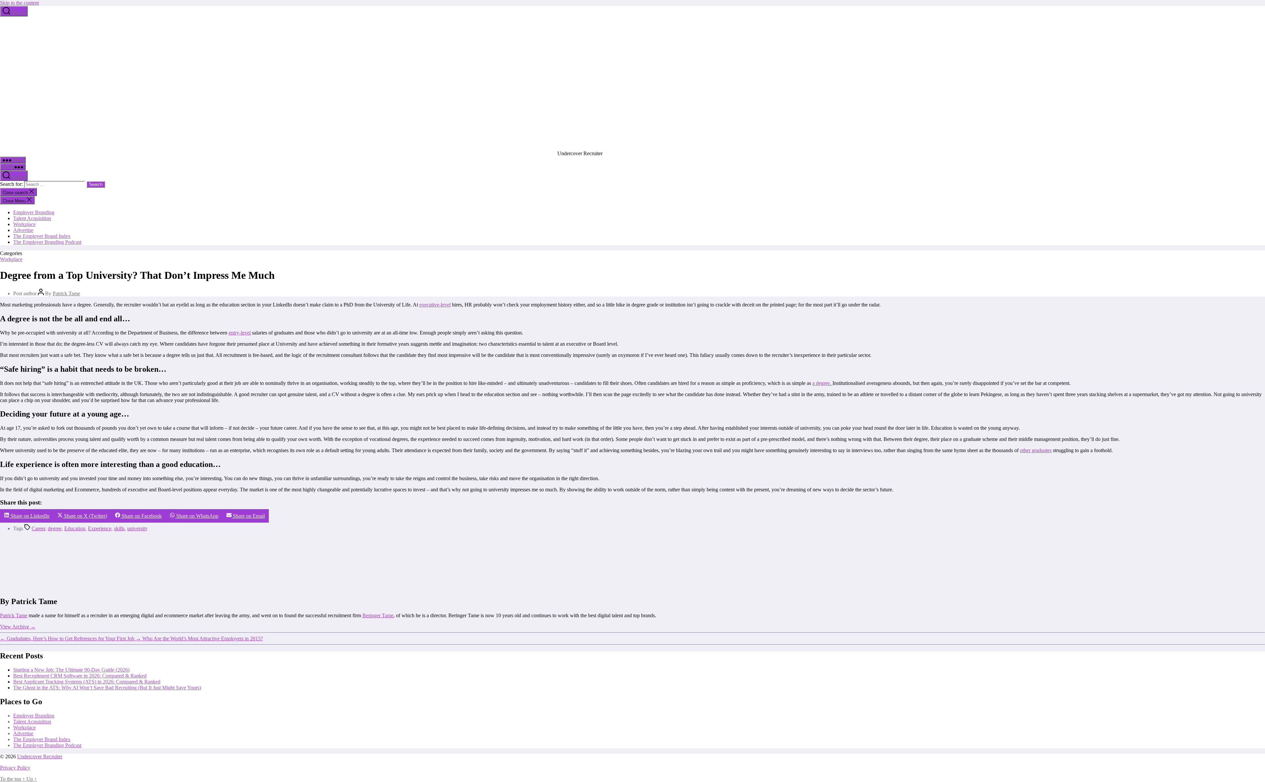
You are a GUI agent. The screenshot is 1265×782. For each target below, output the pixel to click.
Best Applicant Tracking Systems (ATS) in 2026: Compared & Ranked (86, 681)
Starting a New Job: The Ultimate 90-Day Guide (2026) (71, 670)
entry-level (240, 332)
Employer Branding (33, 212)
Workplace (24, 224)
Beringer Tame (377, 615)
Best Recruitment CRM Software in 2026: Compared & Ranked (80, 676)
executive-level (435, 304)
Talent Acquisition (32, 218)
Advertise (23, 230)
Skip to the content (19, 3)
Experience (99, 528)
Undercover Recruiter (39, 756)
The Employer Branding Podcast (47, 242)
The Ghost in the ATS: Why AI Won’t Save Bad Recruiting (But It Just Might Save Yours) (107, 687)
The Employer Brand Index (41, 236)
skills (119, 528)
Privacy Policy (15, 767)
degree (55, 528)
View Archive (18, 626)
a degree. (822, 383)
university (137, 528)
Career (38, 528)
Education (74, 528)
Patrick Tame (66, 293)
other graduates (1036, 450)
